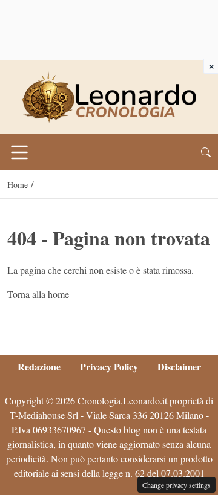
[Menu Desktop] (19, 152)
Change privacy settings (176, 485)
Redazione (39, 367)
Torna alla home (38, 294)
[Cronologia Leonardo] (109, 95)
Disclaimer (179, 367)
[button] (206, 152)
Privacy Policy (109, 367)
